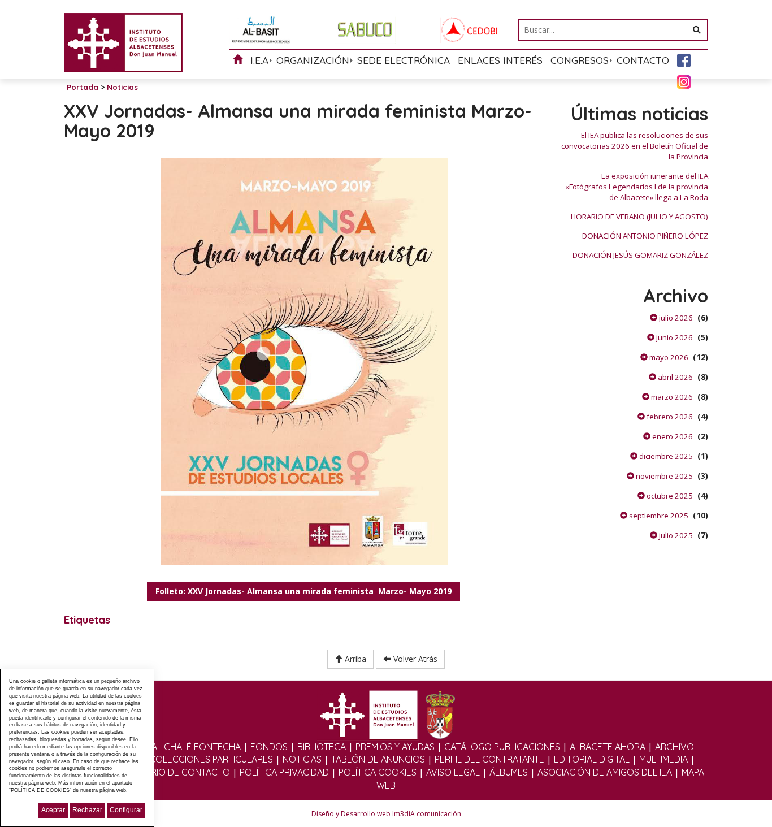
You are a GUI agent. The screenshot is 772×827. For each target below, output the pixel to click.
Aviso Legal (453, 772)
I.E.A (259, 60)
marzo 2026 (671, 397)
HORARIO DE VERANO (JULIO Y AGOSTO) (639, 216)
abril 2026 (674, 377)
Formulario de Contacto (170, 772)
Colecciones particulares (211, 759)
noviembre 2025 (663, 476)
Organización (312, 60)
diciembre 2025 (665, 456)
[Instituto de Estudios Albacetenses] (123, 41)
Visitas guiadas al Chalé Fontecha (161, 746)
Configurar (126, 810)
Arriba (354, 658)
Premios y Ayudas (395, 746)
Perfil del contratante (489, 759)
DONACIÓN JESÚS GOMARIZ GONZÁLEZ (640, 255)
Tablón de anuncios (378, 759)
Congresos (579, 60)
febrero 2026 (669, 417)
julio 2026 (675, 318)
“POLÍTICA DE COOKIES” (40, 790)
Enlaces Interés (500, 60)
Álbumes (508, 772)
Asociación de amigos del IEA (604, 772)
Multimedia (663, 759)
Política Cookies (378, 772)
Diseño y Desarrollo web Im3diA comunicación (386, 814)
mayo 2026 (668, 357)
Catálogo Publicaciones (502, 746)
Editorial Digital (592, 759)
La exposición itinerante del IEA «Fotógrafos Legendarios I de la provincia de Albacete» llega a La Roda (636, 186)
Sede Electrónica (403, 60)
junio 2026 (673, 337)
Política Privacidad (284, 772)
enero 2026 (671, 436)
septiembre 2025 (657, 515)
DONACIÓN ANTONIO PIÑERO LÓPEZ (645, 236)
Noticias (302, 759)
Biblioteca (321, 746)
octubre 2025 (669, 496)
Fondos (269, 746)
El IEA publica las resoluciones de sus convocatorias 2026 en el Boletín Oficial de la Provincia (634, 146)
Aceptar (53, 810)
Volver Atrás (414, 658)
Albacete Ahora (607, 746)
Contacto (643, 60)
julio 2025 (675, 535)
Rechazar (87, 810)
